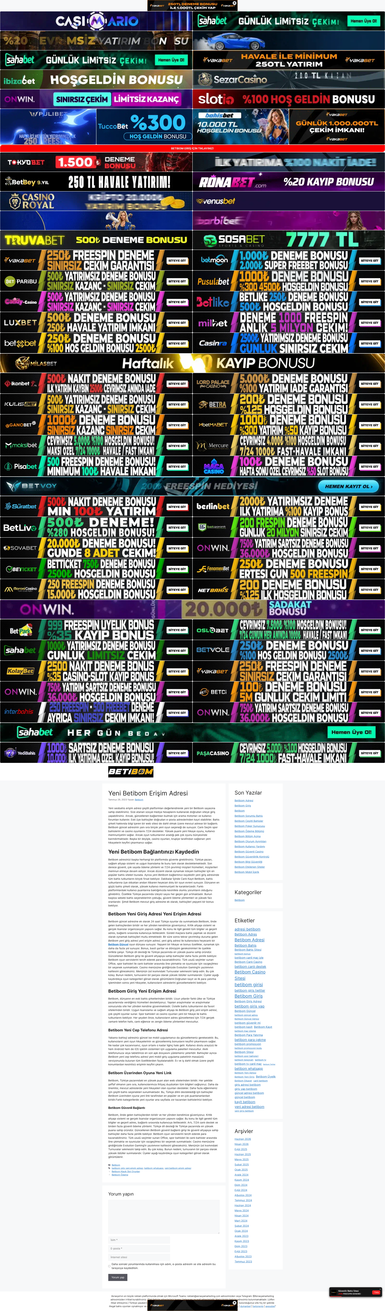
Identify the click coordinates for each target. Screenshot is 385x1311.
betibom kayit (244, 1027)
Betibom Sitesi (244, 1052)
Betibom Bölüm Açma (248, 836)
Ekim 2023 (241, 1246)
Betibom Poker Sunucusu (250, 826)
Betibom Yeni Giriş (244, 1076)
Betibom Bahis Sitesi (248, 949)
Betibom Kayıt (263, 1027)
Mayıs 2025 (242, 1159)
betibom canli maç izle (249, 957)
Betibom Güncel (245, 1011)
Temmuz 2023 (243, 1261)
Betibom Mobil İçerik (247, 872)
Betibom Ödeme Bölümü (249, 831)
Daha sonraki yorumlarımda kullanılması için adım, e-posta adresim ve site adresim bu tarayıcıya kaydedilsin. (164, 1266)
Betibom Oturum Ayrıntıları (250, 841)
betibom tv (260, 1059)
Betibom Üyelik (266, 1076)
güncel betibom (245, 1097)
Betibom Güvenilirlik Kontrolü (252, 856)
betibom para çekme (250, 1040)
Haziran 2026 (243, 1139)
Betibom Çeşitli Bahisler (249, 820)
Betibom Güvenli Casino (249, 851)
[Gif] (192, 363)
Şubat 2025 (242, 1164)
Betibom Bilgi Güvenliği (248, 861)
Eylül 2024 (241, 1190)
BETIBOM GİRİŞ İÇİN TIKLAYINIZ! (192, 148)
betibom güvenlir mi (247, 1022)
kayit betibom (245, 1102)
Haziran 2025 (243, 1154)
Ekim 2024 (241, 1185)
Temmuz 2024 (243, 1200)
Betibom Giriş (243, 805)
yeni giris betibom (244, 1110)
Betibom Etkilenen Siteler (250, 866)
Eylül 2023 (241, 1251)
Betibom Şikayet (243, 1080)
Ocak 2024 (241, 1230)
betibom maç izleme (245, 1031)
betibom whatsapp (153, 1168)
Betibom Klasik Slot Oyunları (126, 1171)
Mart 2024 (241, 1220)
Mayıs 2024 (242, 1210)
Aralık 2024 (241, 1174)
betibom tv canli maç (248, 1063)
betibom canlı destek (250, 966)
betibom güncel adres (246, 1015)
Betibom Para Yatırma (249, 1035)
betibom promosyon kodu (248, 1048)
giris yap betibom (246, 1089)
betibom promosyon (248, 1044)
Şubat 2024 (242, 1225)
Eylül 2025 (241, 1149)
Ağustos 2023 (243, 1256)
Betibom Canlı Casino (248, 962)
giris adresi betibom (248, 1084)
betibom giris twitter (250, 990)
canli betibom (260, 1080)
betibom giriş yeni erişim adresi (127, 1168)
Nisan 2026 (242, 1144)
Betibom (116, 1165)
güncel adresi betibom (249, 1093)
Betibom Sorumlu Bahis (249, 815)
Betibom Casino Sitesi (250, 975)
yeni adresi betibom (249, 1107)
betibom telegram (244, 1059)
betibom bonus (243, 953)
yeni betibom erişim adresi (178, 1168)
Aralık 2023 (241, 1236)
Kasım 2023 (242, 1241)
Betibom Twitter (269, 1064)
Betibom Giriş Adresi (248, 1001)
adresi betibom (247, 929)
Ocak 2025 (241, 1169)
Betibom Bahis (245, 945)
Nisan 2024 (242, 1215)
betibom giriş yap (250, 1006)
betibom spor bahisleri (247, 1056)
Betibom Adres (246, 934)
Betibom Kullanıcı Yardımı (250, 846)
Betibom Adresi (244, 800)
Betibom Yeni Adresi (245, 1072)
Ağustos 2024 (243, 1195)
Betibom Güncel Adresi (247, 1018)
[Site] (96, 260)
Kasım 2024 (242, 1179)
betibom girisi (249, 984)
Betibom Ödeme (120, 1174)
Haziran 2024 (243, 1205)
